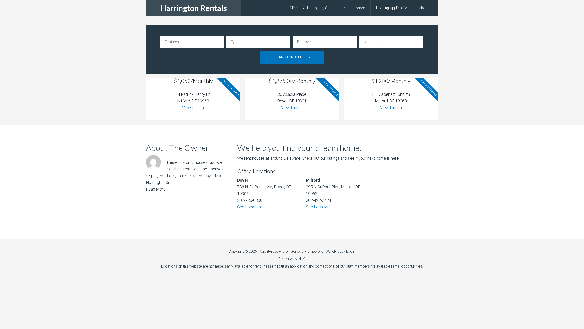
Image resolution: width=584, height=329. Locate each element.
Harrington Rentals (194, 8)
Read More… (157, 189)
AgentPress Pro (272, 251)
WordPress (334, 251)
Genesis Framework (307, 251)
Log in (351, 251)
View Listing (193, 107)
